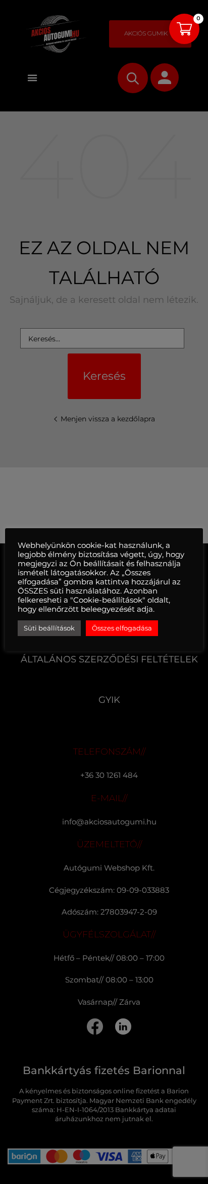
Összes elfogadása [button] (122, 628)
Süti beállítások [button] (49, 628)
